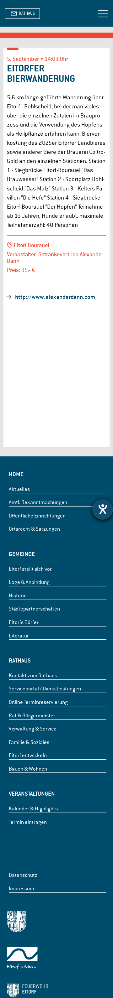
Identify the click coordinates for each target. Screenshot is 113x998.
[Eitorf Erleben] (27, 959)
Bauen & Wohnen (28, 769)
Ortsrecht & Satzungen (34, 529)
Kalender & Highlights (33, 808)
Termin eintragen (28, 822)
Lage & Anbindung (29, 582)
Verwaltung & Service (32, 728)
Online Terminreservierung (38, 702)
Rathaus (20, 660)
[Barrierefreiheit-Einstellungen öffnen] (102, 509)
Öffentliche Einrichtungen (37, 515)
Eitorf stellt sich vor (30, 569)
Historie (18, 595)
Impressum (21, 888)
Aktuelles (19, 489)
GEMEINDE (22, 554)
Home (16, 474)
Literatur (19, 635)
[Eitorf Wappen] (27, 922)
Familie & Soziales (29, 742)
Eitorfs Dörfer (24, 622)
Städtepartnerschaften (34, 609)
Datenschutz (23, 875)
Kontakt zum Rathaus (33, 675)
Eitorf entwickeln (28, 755)
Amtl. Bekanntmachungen (38, 502)
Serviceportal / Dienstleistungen (45, 688)
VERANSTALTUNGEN (32, 793)
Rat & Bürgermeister (32, 715)
